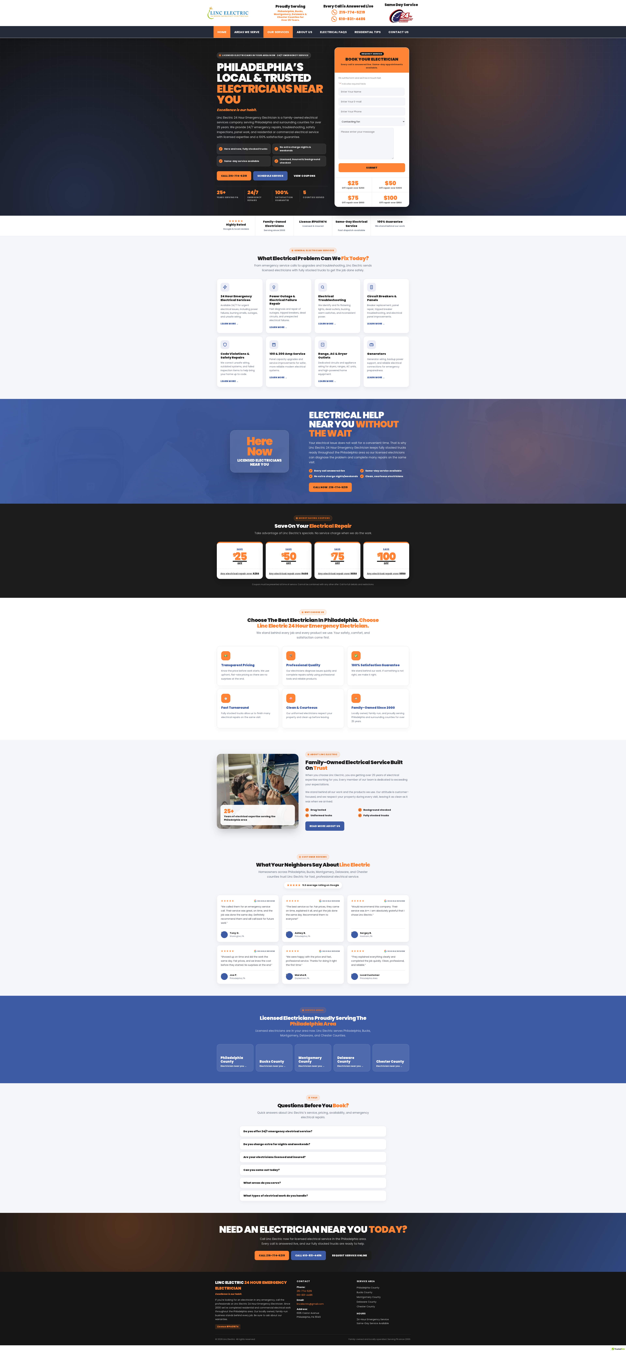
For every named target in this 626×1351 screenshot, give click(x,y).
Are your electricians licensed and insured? (274, 1157)
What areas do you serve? (262, 1183)
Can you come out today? (261, 1170)
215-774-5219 (352, 12)
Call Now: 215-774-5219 (330, 487)
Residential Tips (368, 32)
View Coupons (304, 176)
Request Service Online (349, 1255)
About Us (304, 32)
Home (221, 32)
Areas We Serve (247, 32)
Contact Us (398, 32)
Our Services (278, 32)
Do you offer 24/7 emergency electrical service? (277, 1131)
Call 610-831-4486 (308, 1255)
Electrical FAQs (333, 32)
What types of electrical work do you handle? (275, 1196)
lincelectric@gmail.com (310, 1304)
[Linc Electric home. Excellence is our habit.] (234, 13)
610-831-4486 (352, 19)
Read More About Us (325, 826)
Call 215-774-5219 (234, 176)
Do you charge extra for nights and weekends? (276, 1144)
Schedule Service (270, 176)
